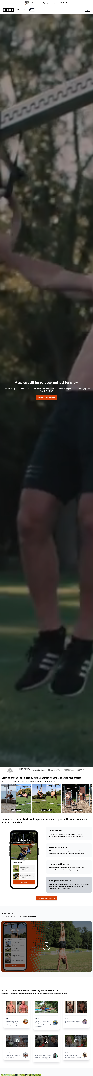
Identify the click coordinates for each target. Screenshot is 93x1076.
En (31, 10)
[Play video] (46, 946)
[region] (16, 798)
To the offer (64, 3)
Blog (25, 10)
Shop (19, 10)
